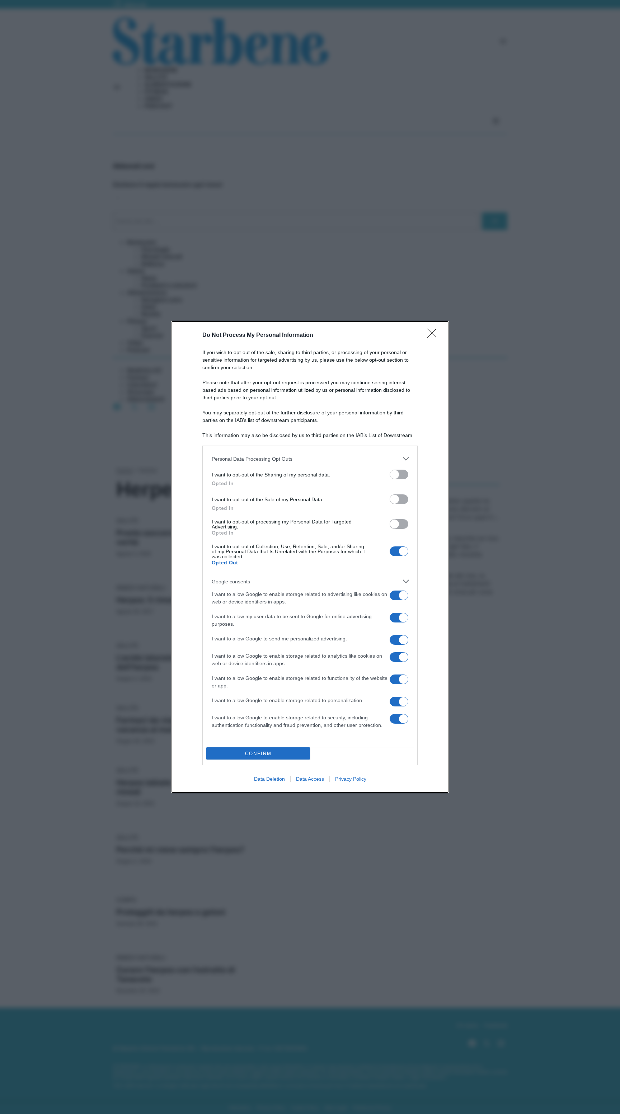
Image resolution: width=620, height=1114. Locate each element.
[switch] (399, 474)
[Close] (434, 335)
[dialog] (310, 557)
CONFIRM (258, 753)
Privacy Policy (350, 779)
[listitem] (310, 458)
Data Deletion (269, 779)
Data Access (310, 779)
